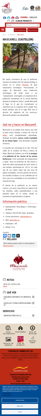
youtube (13, 17)
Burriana (25, 84)
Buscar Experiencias (20, 30)
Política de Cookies (6, 393)
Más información (8, 246)
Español (24, 17)
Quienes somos (32, 342)
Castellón (26, 39)
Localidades (20, 332)
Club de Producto (24, 20)
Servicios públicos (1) (12, 315)
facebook (4, 17)
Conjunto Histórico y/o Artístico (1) (17, 298)
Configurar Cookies (20, 400)
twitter (8, 17)
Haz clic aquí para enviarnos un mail (21, 384)
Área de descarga (33, 333)
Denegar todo (20, 406)
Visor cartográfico (8, 333)
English (33, 17)
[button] (6, 58)
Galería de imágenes (8, 344)
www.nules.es (15, 220)
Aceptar (20, 412)
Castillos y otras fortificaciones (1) (17, 304)
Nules (5, 135)
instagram (17, 17)
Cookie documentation (7, 395)
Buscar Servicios (33, 30)
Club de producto (20, 344)
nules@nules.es (26, 216)
